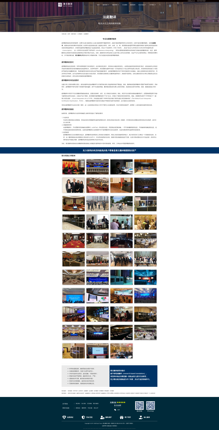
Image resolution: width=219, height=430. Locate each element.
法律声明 (104, 426)
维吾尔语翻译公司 (134, 428)
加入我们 (84, 403)
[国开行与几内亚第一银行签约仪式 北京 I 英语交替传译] (73, 166)
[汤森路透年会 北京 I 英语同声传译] (145, 166)
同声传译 (75, 391)
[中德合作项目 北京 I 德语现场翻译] (121, 222)
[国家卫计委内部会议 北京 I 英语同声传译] (121, 185)
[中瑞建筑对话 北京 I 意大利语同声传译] (145, 277)
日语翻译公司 (106, 428)
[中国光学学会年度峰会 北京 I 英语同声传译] (145, 185)
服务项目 (73, 34)
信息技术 (132, 393)
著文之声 (96, 408)
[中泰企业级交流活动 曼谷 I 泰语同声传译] (121, 258)
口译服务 (80, 34)
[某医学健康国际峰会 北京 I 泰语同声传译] (121, 240)
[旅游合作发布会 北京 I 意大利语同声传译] (73, 295)
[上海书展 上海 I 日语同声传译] (97, 350)
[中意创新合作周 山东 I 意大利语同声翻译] (121, 295)
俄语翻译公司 (92, 428)
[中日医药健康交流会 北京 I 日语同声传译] (73, 350)
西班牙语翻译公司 (112, 428)
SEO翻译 (112, 391)
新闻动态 (78, 408)
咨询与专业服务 (72, 393)
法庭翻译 (86, 391)
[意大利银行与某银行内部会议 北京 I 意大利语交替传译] (73, 277)
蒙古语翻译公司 (125, 428)
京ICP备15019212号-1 (120, 423)
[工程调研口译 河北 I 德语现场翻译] (121, 203)
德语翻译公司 (89, 428)
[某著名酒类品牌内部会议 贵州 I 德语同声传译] (73, 203)
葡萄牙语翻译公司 (103, 428)
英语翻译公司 (86, 428)
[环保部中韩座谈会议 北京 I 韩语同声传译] (73, 314)
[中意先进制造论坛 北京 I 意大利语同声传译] (121, 277)
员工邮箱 (89, 403)
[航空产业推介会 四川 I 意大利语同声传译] (97, 277)
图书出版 (122, 393)
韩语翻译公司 (97, 428)
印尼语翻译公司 (119, 428)
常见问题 (90, 408)
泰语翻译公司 (109, 428)
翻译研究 (84, 408)
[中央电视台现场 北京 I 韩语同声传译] (97, 314)
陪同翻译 (101, 391)
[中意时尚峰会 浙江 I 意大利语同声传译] (97, 295)
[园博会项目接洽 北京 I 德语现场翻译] (145, 222)
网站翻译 (106, 391)
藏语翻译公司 (131, 428)
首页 (69, 34)
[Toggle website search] (160, 5)
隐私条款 (109, 426)
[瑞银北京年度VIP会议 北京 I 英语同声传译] (73, 185)
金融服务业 (88, 393)
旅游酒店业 (117, 393)
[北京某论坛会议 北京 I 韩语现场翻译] (145, 314)
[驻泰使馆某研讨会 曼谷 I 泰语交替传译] (73, 258)
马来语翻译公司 (100, 428)
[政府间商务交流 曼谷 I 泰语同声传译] (145, 258)
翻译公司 (80, 55)
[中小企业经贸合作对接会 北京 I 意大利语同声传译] (145, 295)
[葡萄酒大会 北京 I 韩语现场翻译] (145, 332)
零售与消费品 (110, 393)
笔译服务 (69, 391)
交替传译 (80, 391)
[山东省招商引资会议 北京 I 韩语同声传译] (97, 332)
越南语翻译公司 (122, 428)
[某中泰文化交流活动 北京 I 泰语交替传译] (73, 240)
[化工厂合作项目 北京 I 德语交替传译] (97, 222)
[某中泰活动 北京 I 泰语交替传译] (145, 240)
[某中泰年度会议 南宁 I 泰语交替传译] (97, 240)
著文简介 (78, 403)
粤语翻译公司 (128, 428)
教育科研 (98, 393)
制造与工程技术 (144, 393)
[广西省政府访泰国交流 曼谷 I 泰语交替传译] (97, 258)
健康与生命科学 (80, 393)
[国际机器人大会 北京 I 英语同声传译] (97, 166)
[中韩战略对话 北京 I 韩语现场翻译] (121, 332)
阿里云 (131, 423)
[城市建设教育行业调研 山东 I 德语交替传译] (97, 203)
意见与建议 (96, 403)
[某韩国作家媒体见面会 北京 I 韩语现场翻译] (121, 314)
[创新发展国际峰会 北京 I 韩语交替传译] (73, 332)
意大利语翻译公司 (116, 428)
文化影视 (127, 393)
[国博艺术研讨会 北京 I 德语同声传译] (73, 222)
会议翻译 (91, 391)
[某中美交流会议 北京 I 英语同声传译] (97, 185)
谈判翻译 (96, 391)
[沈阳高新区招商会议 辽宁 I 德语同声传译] (145, 203)
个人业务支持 (152, 393)
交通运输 (93, 393)
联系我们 (115, 426)
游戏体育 (137, 393)
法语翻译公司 (94, 428)
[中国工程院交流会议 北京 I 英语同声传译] (121, 166)
